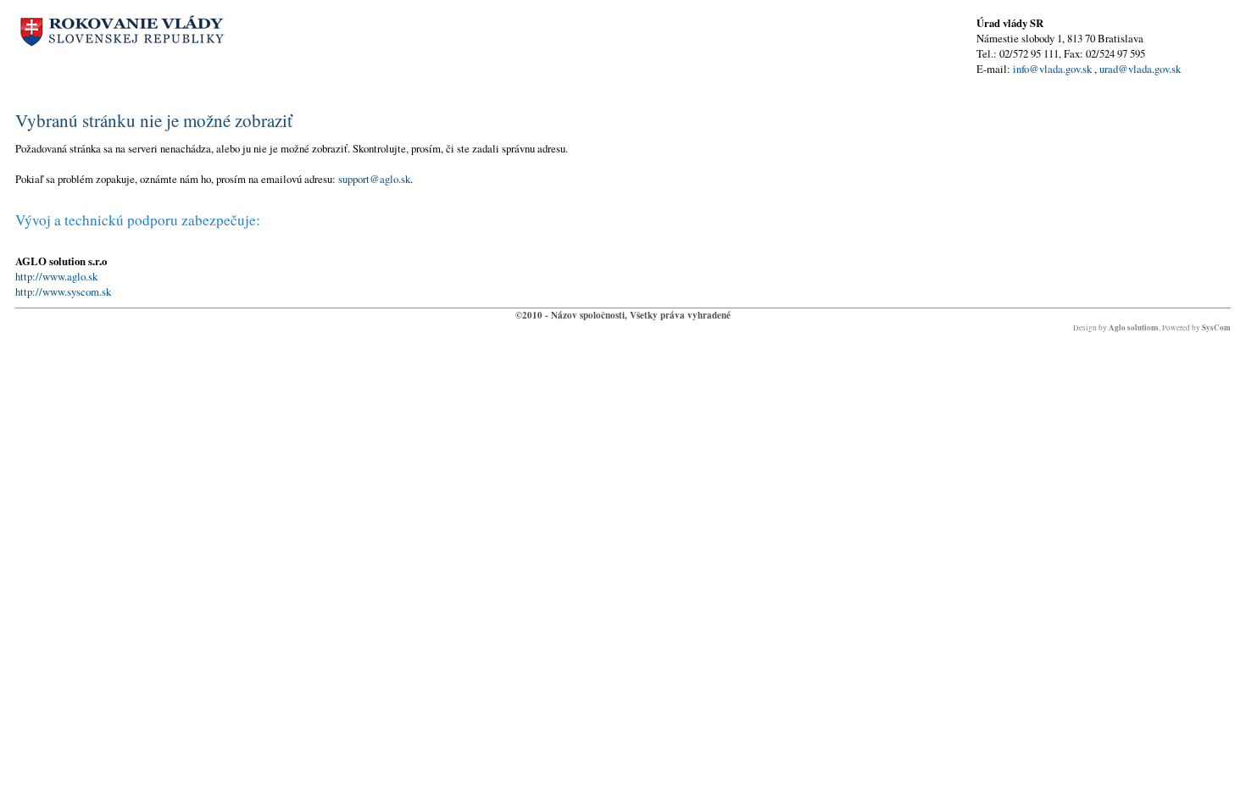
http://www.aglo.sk (56, 276)
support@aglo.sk (374, 178)
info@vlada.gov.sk (1052, 68)
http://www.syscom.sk (63, 291)
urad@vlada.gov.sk (1140, 68)
